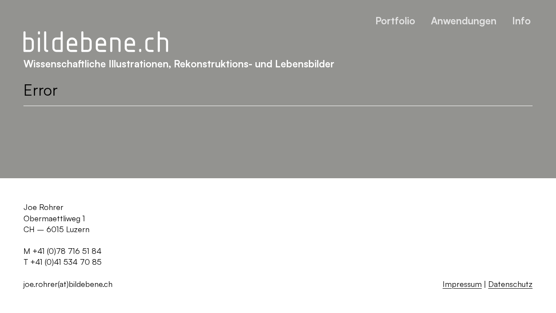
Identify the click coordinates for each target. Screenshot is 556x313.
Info (521, 20)
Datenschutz (510, 284)
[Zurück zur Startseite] (95, 42)
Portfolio (395, 20)
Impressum (462, 284)
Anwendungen (463, 20)
